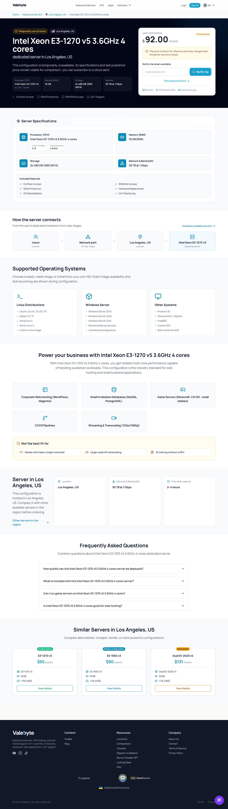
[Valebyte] (23, 733)
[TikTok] (26, 753)
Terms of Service (177, 748)
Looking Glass (124, 762)
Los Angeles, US (57, 14)
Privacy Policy (176, 753)
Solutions (124, 5)
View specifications (175, 80)
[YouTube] (14, 753)
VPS (101, 5)
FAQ (119, 767)
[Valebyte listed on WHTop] (123, 778)
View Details (45, 688)
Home (16, 14)
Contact (173, 743)
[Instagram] (20, 753)
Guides (68, 739)
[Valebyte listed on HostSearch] (140, 778)
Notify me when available (157, 64)
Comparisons (124, 743)
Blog (67, 743)
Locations (122, 739)
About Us (174, 739)
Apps (110, 5)
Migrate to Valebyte (127, 753)
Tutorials (121, 748)
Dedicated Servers (85, 5)
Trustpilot (84, 778)
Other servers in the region (25, 522)
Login (184, 5)
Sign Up (194, 5)
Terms (200, 801)
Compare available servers (197, 225)
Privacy (211, 801)
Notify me (202, 72)
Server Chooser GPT (127, 757)
